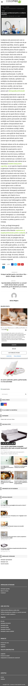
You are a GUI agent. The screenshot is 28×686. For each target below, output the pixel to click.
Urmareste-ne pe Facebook (10, 488)
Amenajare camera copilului (7, 631)
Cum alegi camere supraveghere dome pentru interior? (7, 467)
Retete (2, 677)
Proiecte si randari (5, 655)
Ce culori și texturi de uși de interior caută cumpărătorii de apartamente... (20, 482)
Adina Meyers (5, 16)
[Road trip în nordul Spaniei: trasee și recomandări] (20, 460)
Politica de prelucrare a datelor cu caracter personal (13, 612)
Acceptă (14, 345)
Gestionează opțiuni (14, 352)
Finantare (3, 644)
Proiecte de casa (5, 642)
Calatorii (3, 679)
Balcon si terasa (4, 591)
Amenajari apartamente (6, 559)
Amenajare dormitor (5, 629)
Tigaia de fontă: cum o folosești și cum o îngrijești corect (7, 482)
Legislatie (3, 646)
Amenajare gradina (5, 588)
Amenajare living (5, 627)
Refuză (14, 348)
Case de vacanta (4, 563)
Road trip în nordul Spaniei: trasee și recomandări (20, 467)
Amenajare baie (4, 625)
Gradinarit (3, 593)
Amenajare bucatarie (6, 623)
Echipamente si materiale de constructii (10, 657)
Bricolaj (2, 621)
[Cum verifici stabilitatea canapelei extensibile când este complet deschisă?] (14, 436)
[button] (26, 330)
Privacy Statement (17, 356)
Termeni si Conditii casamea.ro (8, 614)
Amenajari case (4, 561)
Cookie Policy (9, 356)
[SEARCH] (25, 394)
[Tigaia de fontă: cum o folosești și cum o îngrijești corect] (7, 475)
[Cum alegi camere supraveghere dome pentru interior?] (7, 460)
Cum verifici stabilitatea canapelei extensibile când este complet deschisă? (14, 447)
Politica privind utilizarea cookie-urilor (10, 610)
